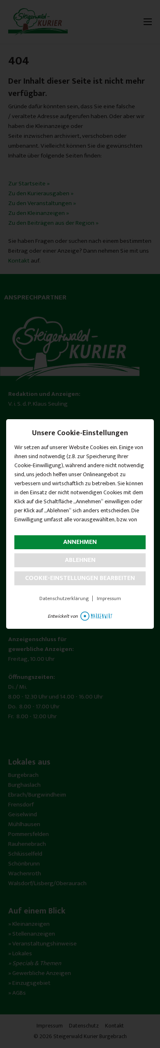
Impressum (109, 598)
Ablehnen (80, 560)
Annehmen (80, 542)
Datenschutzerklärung (64, 598)
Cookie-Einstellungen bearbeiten (80, 578)
